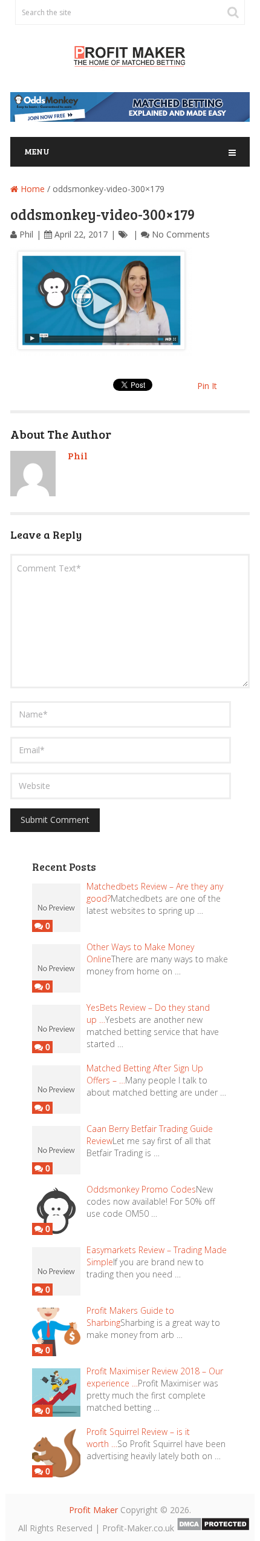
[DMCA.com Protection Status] (213, 1528)
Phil (26, 234)
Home (31, 189)
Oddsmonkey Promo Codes (141, 1189)
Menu (37, 151)
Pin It (207, 385)
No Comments (181, 234)
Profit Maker (93, 1510)
